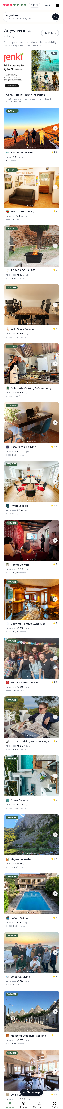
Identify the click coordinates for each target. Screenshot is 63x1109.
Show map (33, 1092)
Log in (48, 5)
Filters (52, 33)
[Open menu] (57, 5)
